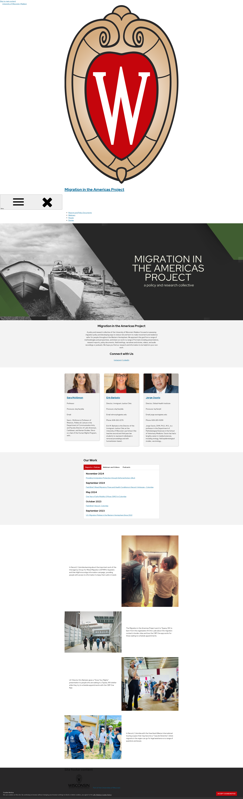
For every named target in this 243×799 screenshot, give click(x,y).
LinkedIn (126, 360)
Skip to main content (8, 1)
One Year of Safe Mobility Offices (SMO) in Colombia (106, 496)
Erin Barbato (113, 397)
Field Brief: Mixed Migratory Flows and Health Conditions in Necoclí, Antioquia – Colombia (119, 487)
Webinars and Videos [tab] (111, 467)
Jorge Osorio (153, 397)
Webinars (71, 215)
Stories (71, 220)
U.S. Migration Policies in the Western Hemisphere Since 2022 (109, 515)
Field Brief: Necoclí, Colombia (97, 506)
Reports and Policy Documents (80, 213)
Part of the (106, 788)
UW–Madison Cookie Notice (102, 795)
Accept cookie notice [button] (226, 794)
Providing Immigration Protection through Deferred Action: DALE (110, 478)
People (71, 218)
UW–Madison (14, 4)
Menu (2, 208)
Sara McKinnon (75, 397)
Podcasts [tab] (126, 467)
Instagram (118, 360)
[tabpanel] (121, 494)
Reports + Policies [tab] (92, 467)
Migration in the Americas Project (94, 189)
